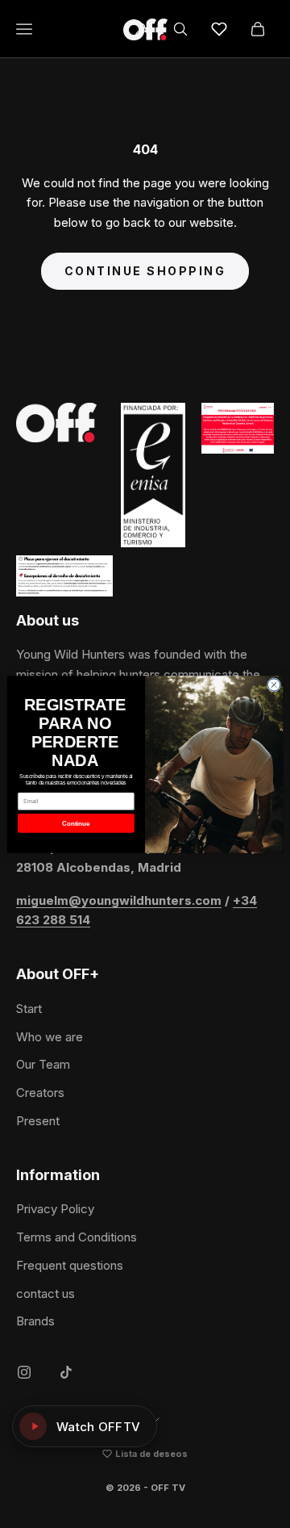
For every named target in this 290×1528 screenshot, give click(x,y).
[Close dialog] (273, 684)
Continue (75, 823)
